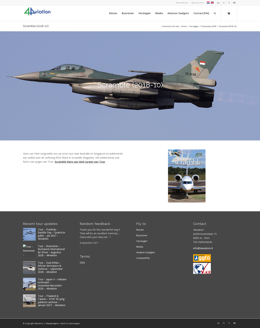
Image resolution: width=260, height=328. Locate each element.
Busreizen (141, 235)
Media (139, 246)
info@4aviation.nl (203, 248)
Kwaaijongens (52, 323)
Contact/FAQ (143, 258)
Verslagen (141, 241)
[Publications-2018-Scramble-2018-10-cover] (187, 175)
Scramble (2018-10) (36, 26)
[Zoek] (215, 13)
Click (82, 262)
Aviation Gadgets (145, 252)
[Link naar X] (223, 2)
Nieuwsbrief (182, 2)
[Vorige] (3, 86)
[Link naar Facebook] (229, 2)
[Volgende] (257, 86)
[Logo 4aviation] (37, 13)
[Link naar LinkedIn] (218, 2)
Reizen (140, 229)
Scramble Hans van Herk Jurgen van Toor (80, 161)
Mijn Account (198, 2)
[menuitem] (182, 3)
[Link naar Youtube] (234, 2)
